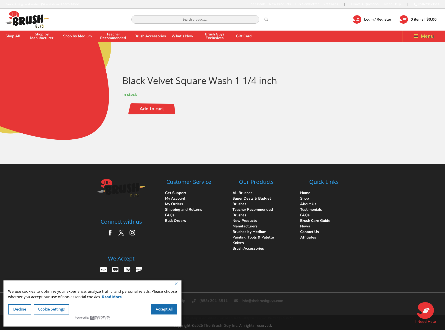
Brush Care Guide (315, 220)
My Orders (174, 204)
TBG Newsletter (306, 4)
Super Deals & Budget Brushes (251, 201)
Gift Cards (330, 4)
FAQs (170, 215)
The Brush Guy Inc (220, 325)
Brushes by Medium (249, 231)
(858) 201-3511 (213, 300)
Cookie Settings (51, 309)
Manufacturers (244, 226)
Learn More (70, 4)
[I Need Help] (425, 310)
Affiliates (308, 237)
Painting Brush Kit (280, 318)
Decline (19, 309)
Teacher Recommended (113, 36)
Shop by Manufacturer (41, 36)
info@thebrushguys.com (262, 300)
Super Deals (256, 4)
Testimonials (311, 209)
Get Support (175, 192)
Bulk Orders (175, 220)
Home (305, 192)
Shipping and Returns (183, 209)
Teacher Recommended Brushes (252, 212)
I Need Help (391, 4)
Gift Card (244, 36)
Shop (304, 198)
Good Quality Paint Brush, (249, 318)
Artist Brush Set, (219, 318)
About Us (308, 204)
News (305, 226)
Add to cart (152, 109)
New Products (280, 4)
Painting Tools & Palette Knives (253, 240)
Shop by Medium (77, 36)
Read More (112, 296)
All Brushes (242, 192)
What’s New (182, 36)
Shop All (13, 36)
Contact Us (309, 231)
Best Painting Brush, (193, 318)
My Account (175, 198)
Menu (427, 36)
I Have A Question (365, 4)
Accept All (164, 309)
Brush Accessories (150, 36)
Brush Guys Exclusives (214, 36)
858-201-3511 (428, 4)
